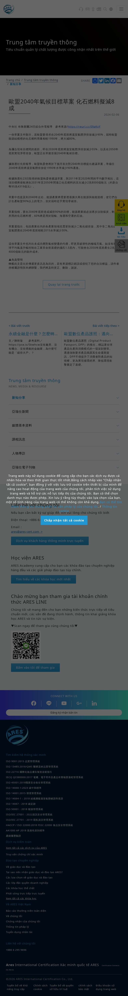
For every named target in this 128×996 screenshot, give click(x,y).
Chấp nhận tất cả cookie (64, 520)
